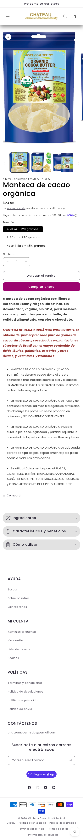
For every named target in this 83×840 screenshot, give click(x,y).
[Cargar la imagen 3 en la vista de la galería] (63, 162)
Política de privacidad (32, 822)
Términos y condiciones (25, 683)
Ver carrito (15, 640)
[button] (7, 16)
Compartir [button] (14, 495)
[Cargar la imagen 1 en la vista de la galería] (19, 162)
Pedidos (13, 658)
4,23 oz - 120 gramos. (23, 229)
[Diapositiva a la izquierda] (4, 163)
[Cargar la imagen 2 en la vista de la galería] (41, 162)
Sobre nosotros (19, 598)
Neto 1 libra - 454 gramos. (26, 246)
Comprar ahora (41, 287)
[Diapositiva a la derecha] (79, 163)
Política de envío (20, 709)
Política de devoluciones (25, 692)
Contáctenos (17, 607)
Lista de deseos (19, 649)
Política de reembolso (62, 822)
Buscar (13, 589)
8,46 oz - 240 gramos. (24, 237)
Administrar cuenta (22, 632)
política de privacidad (23, 700)
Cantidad (9, 254)
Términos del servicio (31, 828)
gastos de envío (16, 208)
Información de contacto (43, 834)
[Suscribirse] (71, 760)
